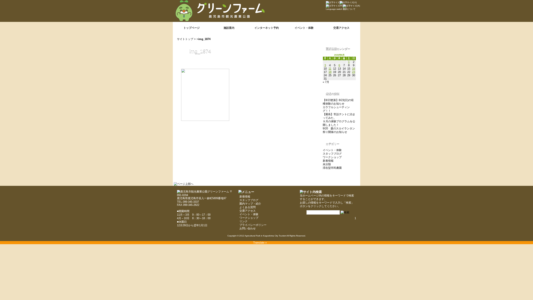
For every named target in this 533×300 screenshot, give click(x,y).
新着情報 (328, 160)
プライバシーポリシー (252, 224)
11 (330, 68)
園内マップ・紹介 (250, 203)
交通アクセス (341, 27)
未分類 (327, 164)
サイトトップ (185, 39)
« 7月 (326, 82)
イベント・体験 (304, 27)
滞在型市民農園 (332, 167)
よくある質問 (247, 207)
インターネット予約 (266, 27)
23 (353, 72)
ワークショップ (332, 157)
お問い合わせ (247, 228)
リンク (243, 221)
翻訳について (349, 9)
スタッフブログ (332, 153)
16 (353, 68)
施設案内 (229, 27)
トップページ (191, 27)
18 (330, 72)
